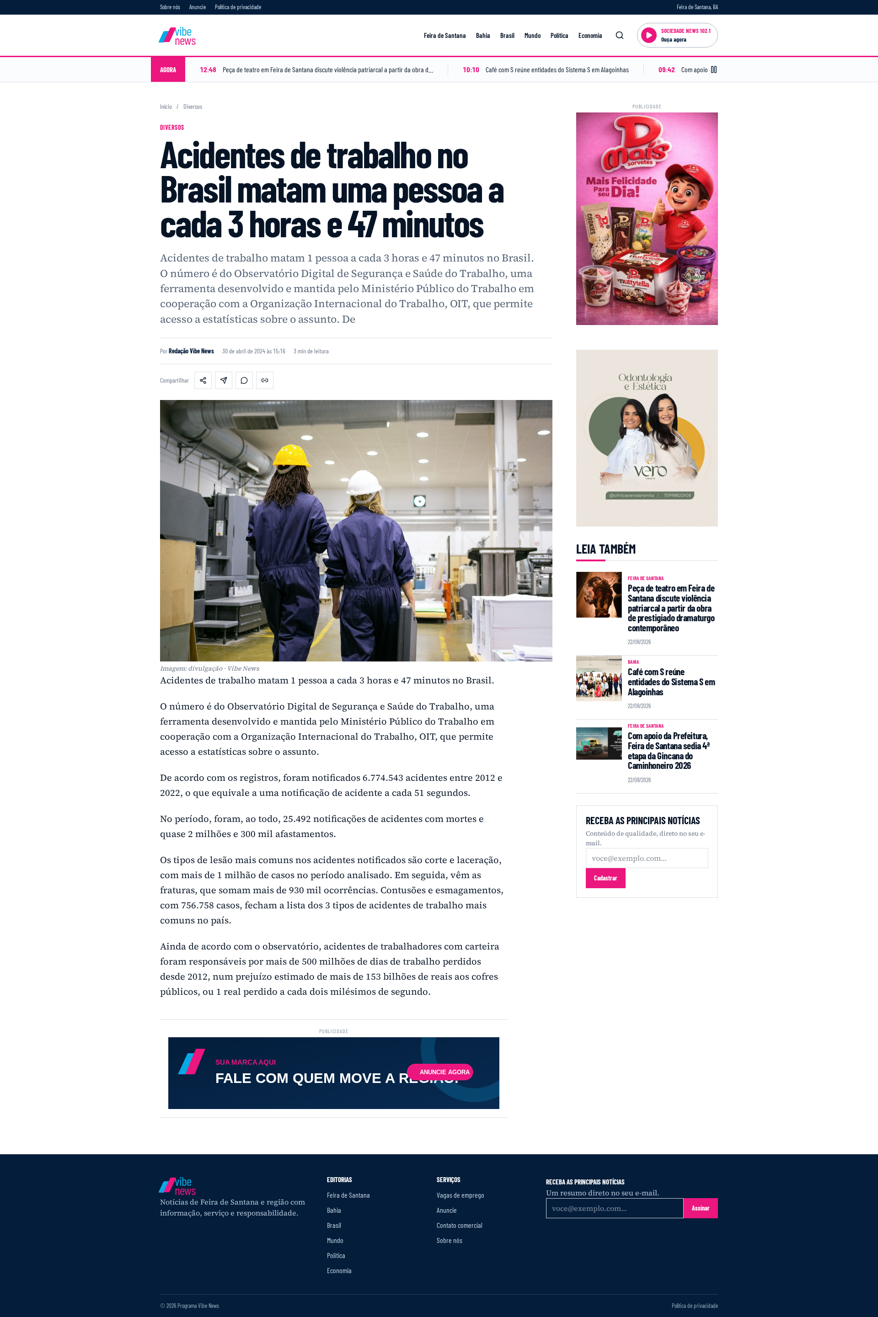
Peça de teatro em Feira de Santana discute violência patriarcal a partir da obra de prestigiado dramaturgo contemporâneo (671, 607)
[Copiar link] (264, 380)
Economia (590, 35)
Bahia (483, 35)
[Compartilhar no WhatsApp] (244, 380)
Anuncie (197, 7)
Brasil (507, 35)
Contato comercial (459, 1225)
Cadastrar (605, 878)
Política (559, 35)
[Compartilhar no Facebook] (203, 380)
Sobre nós (170, 7)
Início (166, 106)
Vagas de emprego (460, 1194)
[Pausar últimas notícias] (714, 69)
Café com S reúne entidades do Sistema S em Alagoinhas (671, 681)
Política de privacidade (238, 7)
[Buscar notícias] (619, 35)
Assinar (701, 1208)
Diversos (192, 106)
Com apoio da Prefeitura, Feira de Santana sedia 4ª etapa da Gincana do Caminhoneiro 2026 (669, 750)
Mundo (533, 35)
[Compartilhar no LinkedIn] (223, 380)
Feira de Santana (445, 35)
